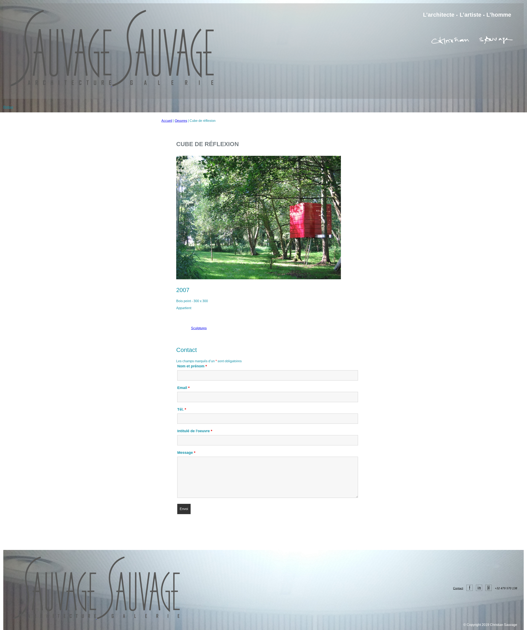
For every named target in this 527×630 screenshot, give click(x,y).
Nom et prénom (192, 366)
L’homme (498, 15)
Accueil (166, 120)
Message (186, 453)
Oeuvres (181, 120)
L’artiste (470, 15)
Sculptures (199, 328)
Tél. (181, 409)
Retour (8, 107)
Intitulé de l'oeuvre (194, 431)
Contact (458, 588)
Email (183, 388)
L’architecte (438, 15)
